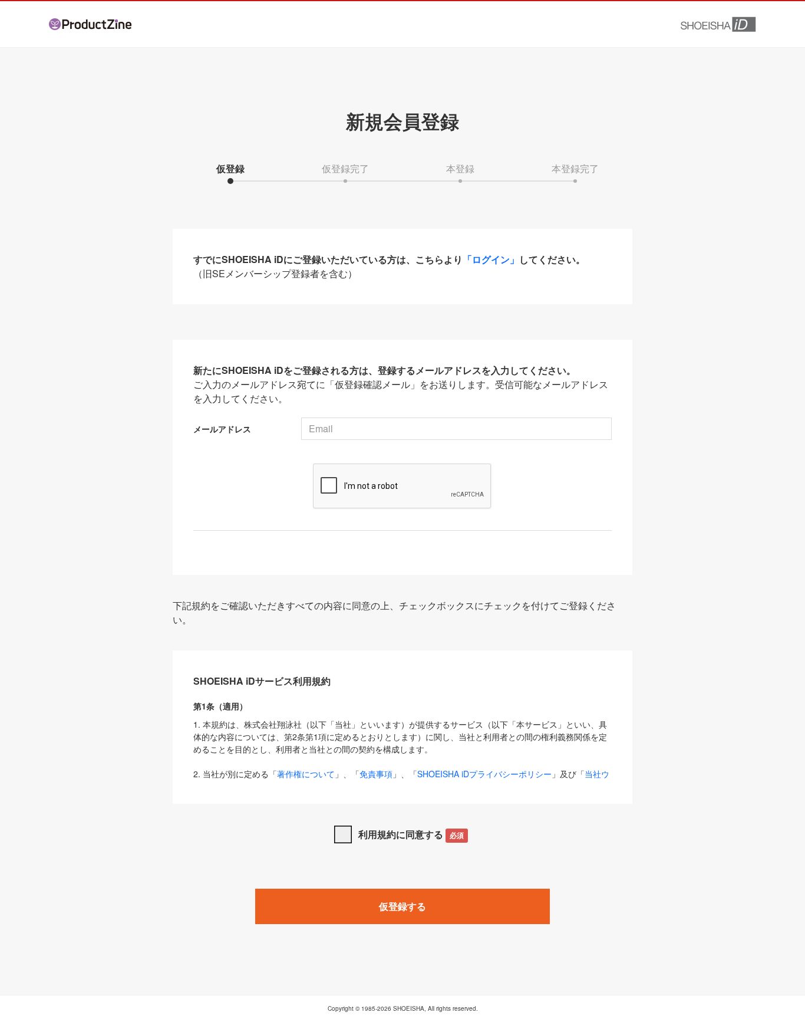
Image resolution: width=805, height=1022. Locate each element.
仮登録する (402, 906)
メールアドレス (222, 429)
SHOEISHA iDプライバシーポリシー (484, 774)
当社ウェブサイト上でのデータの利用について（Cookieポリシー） (401, 780)
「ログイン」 (491, 259)
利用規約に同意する (411, 834)
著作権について (306, 774)
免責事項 (375, 774)
